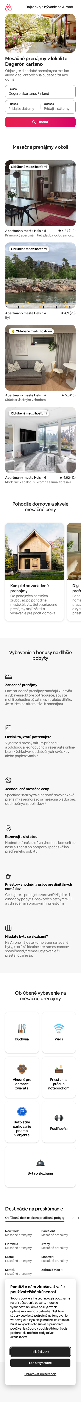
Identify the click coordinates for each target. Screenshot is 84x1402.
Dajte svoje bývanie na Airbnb (49, 7)
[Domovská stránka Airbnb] (8, 7)
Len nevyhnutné (40, 1363)
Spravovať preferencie (40, 1374)
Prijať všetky (40, 1352)
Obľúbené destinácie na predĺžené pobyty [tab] (35, 1218)
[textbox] (23, 108)
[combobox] (40, 93)
